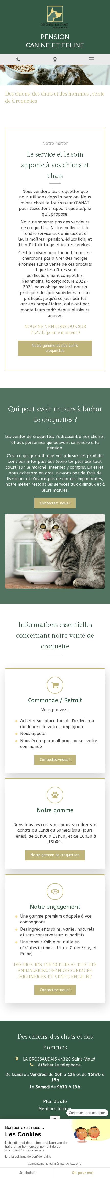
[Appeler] (18, 59)
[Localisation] (55, 59)
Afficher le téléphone (59, 1065)
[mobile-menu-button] (91, 59)
